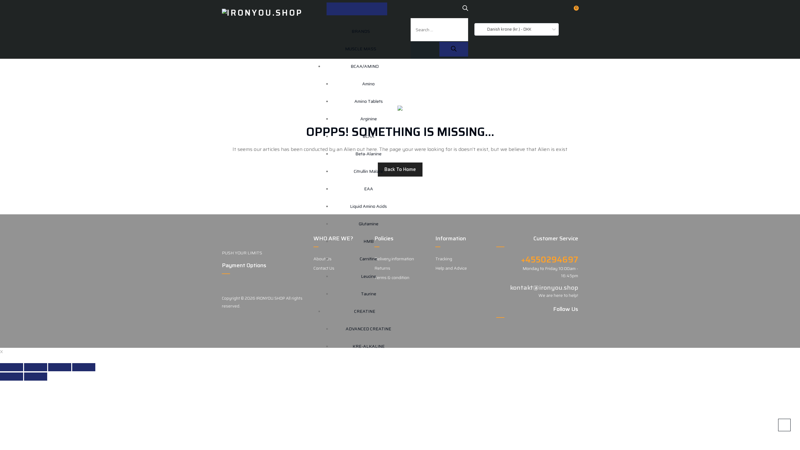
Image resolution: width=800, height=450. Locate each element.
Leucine (368, 276)
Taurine (368, 293)
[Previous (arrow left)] (11, 376)
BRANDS (361, 31)
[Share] (35, 367)
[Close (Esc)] (11, 367)
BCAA (368, 136)
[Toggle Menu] (357, 8)
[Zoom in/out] (83, 367)
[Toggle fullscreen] (59, 367)
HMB (368, 241)
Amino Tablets (368, 101)
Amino (368, 83)
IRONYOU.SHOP (270, 298)
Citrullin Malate (368, 171)
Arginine (368, 118)
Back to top (784, 425)
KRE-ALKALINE (368, 346)
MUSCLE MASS (360, 48)
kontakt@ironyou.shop (544, 287)
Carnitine (368, 258)
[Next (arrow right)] (35, 376)
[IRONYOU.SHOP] (262, 12)
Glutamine (368, 223)
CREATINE (364, 311)
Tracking (443, 258)
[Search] (453, 49)
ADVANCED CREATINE (368, 328)
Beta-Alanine (368, 153)
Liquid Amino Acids (368, 206)
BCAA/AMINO (365, 66)
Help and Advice (451, 268)
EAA (368, 188)
